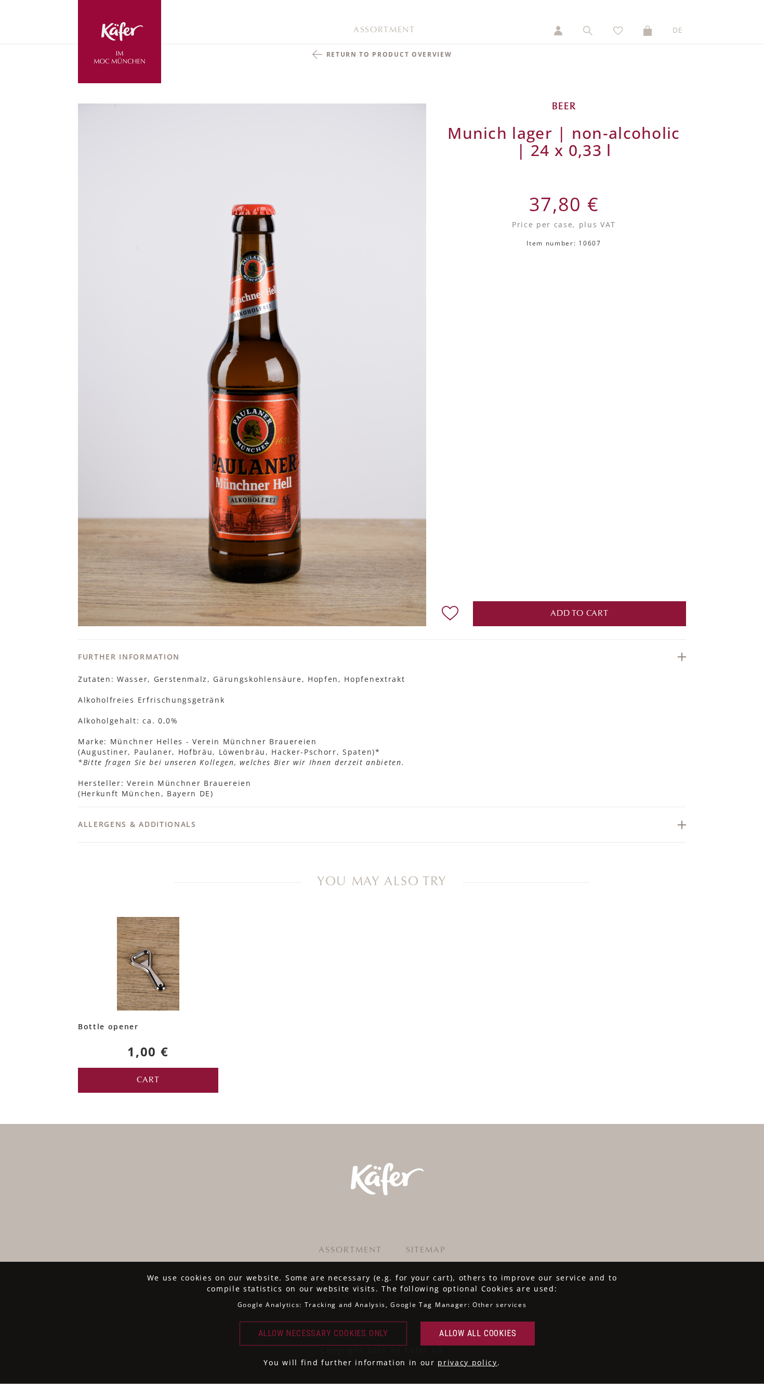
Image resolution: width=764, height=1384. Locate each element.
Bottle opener (108, 1026)
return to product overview (389, 54)
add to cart (579, 614)
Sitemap (426, 1250)
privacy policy (467, 1362)
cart (148, 1080)
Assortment (384, 30)
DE (678, 30)
